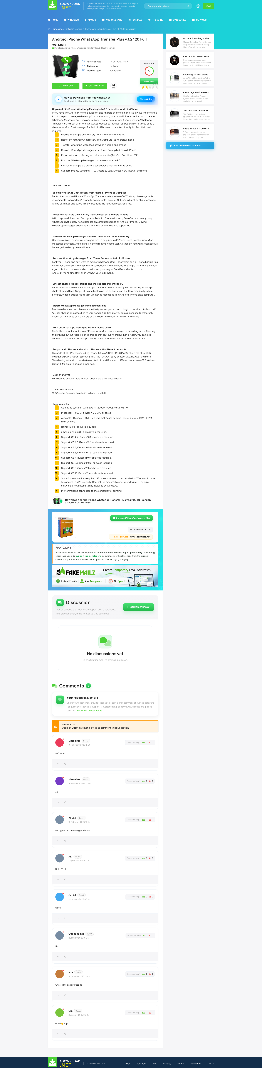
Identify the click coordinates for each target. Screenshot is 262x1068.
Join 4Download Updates (187, 145)
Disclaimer (196, 1063)
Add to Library (149, 81)
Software (69, 28)
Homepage (57, 28)
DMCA (211, 1063)
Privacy (167, 1063)
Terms (180, 1063)
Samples (137, 19)
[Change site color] (197, 6)
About (128, 1063)
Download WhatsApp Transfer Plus (133, 518)
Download (67, 85)
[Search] (187, 6)
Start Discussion (140, 607)
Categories (179, 19)
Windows (73, 19)
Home (55, 19)
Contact (142, 1063)
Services (201, 19)
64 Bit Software (84, 503)
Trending (158, 19)
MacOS (92, 19)
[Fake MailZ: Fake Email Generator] (105, 576)
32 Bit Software (71, 503)
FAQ (155, 1063)
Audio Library (114, 19)
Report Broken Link (95, 85)
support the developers (89, 556)
